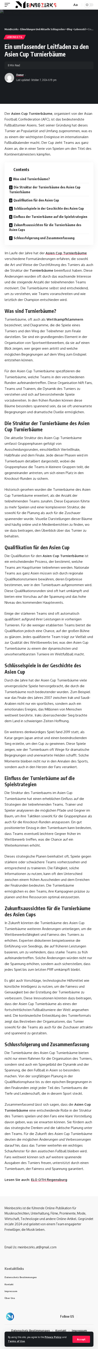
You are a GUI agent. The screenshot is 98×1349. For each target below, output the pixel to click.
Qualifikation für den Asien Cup (36, 200)
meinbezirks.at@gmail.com (37, 1247)
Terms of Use (16, 1341)
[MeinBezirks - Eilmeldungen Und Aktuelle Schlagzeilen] (35, 5)
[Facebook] (81, 1317)
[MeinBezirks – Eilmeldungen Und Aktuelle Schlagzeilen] (10, 1316)
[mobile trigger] (8, 5)
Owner (20, 75)
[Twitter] (86, 1317)
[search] (68, 4)
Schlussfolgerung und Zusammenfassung (44, 238)
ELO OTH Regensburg (49, 1179)
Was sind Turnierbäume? (31, 179)
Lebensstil (15, 37)
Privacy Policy (53, 1337)
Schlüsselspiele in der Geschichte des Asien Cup (49, 208)
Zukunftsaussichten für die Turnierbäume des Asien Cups (45, 227)
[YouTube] (92, 1317)
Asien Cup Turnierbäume (66, 253)
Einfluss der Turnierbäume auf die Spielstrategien (50, 217)
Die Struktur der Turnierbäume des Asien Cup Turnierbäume (44, 189)
